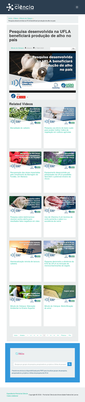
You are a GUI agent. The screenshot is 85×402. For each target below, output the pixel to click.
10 (58, 335)
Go (73, 48)
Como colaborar (12, 396)
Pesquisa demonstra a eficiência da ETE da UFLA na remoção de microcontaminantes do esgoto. (59, 263)
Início (15, 335)
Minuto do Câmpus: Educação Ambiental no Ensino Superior (22, 307)
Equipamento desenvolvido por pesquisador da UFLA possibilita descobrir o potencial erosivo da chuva (57, 175)
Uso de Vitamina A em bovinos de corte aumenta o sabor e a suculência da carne (58, 219)
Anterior (22, 335)
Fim (70, 335)
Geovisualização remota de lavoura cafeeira (24, 262)
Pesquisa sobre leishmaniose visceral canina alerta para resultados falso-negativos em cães (24, 219)
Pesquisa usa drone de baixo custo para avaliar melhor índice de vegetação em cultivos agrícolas (58, 130)
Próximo (63, 335)
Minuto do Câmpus (17, 48)
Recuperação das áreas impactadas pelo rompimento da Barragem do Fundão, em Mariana (25, 174)
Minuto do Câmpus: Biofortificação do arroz (58, 307)
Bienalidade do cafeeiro (20, 128)
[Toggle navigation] (77, 7)
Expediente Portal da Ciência (17, 393)
